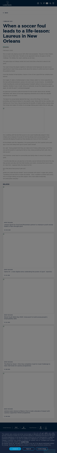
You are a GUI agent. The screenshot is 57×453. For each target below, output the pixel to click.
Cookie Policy (25, 441)
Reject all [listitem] (28, 448)
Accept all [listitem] (15, 448)
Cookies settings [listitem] (42, 448)
